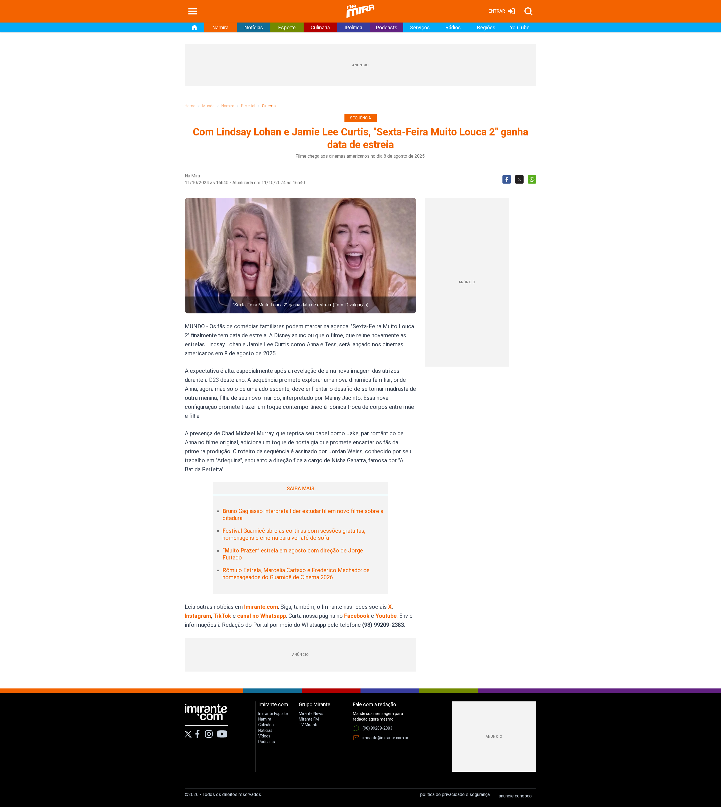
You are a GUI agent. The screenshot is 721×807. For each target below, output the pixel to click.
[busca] (528, 11)
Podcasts (386, 27)
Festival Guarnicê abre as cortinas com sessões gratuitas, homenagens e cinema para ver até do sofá (293, 534)
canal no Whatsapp (261, 615)
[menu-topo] (193, 11)
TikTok (222, 615)
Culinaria (320, 27)
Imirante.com (261, 606)
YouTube (519, 27)
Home (190, 106)
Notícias (253, 27)
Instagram (198, 615)
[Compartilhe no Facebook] (506, 179)
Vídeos (264, 736)
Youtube (386, 615)
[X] (188, 734)
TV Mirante (309, 725)
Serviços (420, 27)
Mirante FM (309, 719)
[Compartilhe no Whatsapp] (532, 179)
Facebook (357, 615)
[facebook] (197, 734)
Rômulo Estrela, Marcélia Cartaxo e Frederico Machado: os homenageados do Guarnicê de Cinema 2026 (296, 574)
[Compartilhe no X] (519, 179)
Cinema (269, 106)
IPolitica (353, 27)
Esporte (287, 27)
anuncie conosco (515, 796)
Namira (220, 27)
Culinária (266, 725)
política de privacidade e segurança (455, 794)
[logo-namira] (360, 11)
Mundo (208, 106)
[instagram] (208, 734)
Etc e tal (248, 106)
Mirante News (311, 713)
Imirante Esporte (273, 713)
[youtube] (222, 734)
